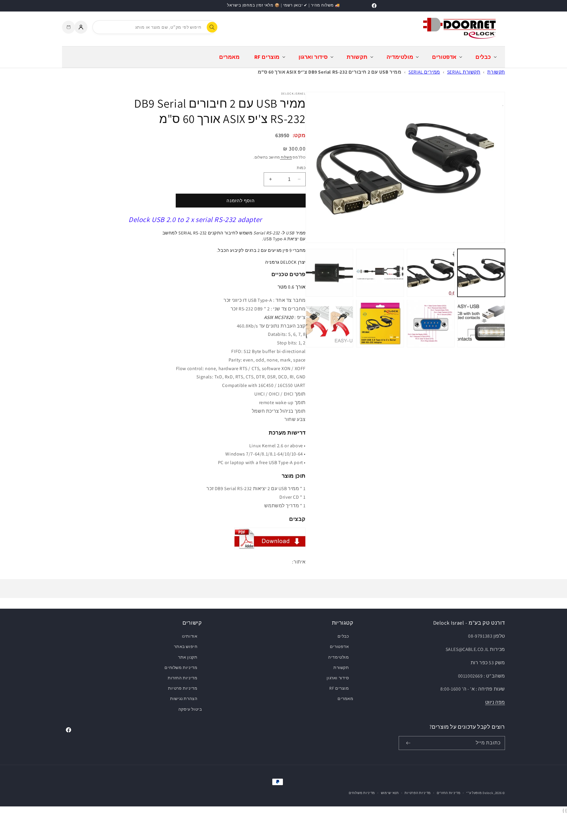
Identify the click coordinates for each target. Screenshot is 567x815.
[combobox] (154, 27)
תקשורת (496, 72)
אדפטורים (339, 646)
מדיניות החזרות (182, 677)
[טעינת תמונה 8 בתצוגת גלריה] (329, 323)
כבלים (343, 636)
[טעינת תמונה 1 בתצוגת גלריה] (481, 272)
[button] (485, 57)
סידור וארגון (338, 677)
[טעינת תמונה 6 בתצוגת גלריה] (430, 323)
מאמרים (345, 698)
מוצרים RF (339, 688)
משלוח (286, 157)
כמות (301, 167)
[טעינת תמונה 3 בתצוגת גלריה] (380, 272)
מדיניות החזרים (449, 793)
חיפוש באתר (185, 646)
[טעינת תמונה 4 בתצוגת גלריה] (329, 272)
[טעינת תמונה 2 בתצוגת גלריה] (430, 272)
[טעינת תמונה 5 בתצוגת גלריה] (481, 323)
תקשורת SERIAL (463, 72)
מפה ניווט (495, 702)
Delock (488, 793)
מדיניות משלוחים (180, 667)
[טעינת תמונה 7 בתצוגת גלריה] (380, 323)
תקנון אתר (187, 657)
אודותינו (190, 636)
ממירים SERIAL (424, 72)
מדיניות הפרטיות (418, 793)
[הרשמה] (408, 743)
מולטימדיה (338, 657)
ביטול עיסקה (190, 709)
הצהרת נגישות (183, 698)
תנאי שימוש (390, 793)
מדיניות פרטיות (182, 688)
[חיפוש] (212, 27)
